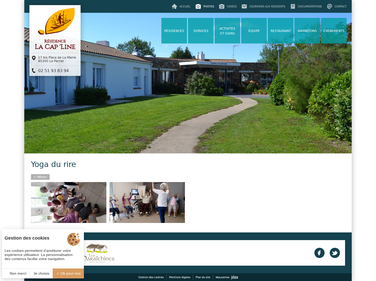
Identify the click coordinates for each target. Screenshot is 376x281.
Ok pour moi (70, 273)
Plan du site (203, 277)
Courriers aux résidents (267, 6)
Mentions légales (179, 277)
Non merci (17, 273)
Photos (208, 6)
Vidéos (232, 6)
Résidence (55, 44)
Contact (341, 6)
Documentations (310, 6)
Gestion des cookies (151, 277)
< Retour (40, 176)
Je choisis (41, 273)
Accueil (185, 6)
